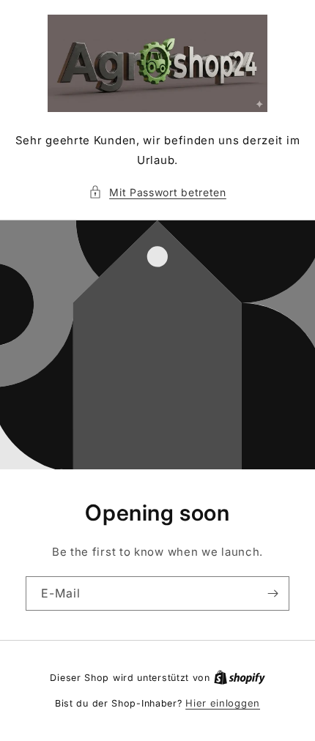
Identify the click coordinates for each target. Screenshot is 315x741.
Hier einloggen (222, 703)
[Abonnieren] (272, 593)
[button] (157, 192)
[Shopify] (239, 677)
